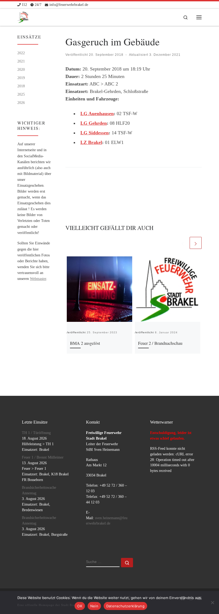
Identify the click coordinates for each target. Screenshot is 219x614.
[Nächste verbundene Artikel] (196, 243)
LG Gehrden (93, 123)
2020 (21, 69)
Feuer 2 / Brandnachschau (160, 343)
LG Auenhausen (97, 113)
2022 (21, 53)
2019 (21, 78)
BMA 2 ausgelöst (85, 343)
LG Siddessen (94, 132)
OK (79, 606)
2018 (21, 86)
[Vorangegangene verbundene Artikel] (183, 243)
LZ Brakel (91, 142)
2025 (21, 94)
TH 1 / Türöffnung (36, 433)
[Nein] (212, 602)
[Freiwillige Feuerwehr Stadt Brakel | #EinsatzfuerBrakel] (23, 16)
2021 (21, 61)
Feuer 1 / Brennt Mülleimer (43, 457)
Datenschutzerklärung (125, 606)
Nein (94, 606)
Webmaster (38, 278)
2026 (21, 102)
